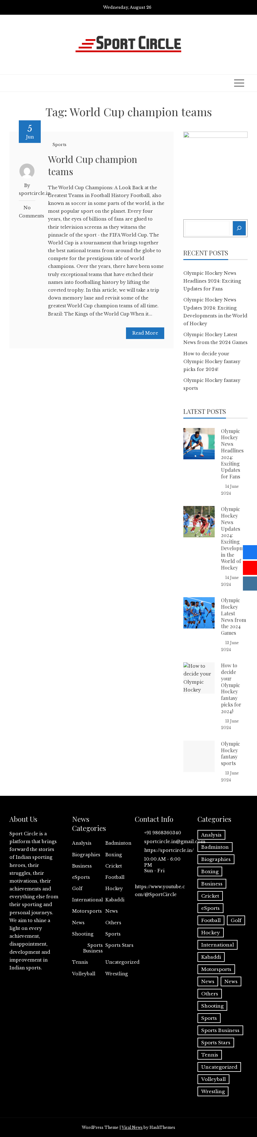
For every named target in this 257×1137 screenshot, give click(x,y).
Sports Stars (119, 945)
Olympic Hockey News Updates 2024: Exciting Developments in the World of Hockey (237, 538)
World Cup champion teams (92, 165)
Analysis (82, 843)
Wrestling (116, 974)
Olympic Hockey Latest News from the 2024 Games (233, 616)
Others (113, 923)
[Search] (239, 228)
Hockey (114, 888)
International (87, 900)
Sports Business (93, 948)
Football (114, 877)
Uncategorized (122, 962)
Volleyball (83, 974)
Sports (59, 144)
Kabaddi (114, 900)
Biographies (86, 855)
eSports (81, 877)
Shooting (82, 934)
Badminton (118, 843)
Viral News (132, 1127)
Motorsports (87, 911)
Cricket (113, 866)
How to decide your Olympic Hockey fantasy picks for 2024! (211, 361)
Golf (77, 888)
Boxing (113, 855)
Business (82, 866)
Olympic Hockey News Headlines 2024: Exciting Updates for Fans (212, 281)
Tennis (80, 962)
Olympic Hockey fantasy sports (230, 753)
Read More (145, 333)
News (111, 911)
